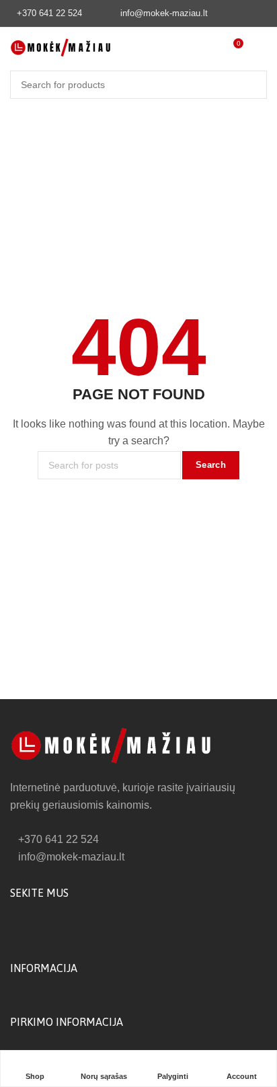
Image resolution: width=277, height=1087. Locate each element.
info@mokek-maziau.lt (164, 13)
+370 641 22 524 (49, 13)
